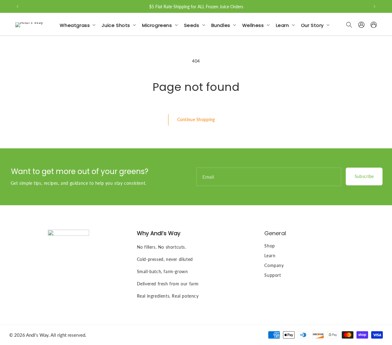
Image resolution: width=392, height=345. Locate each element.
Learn (269, 255)
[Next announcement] (374, 6)
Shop (269, 245)
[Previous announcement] (17, 6)
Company (274, 265)
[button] (79, 25)
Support (272, 275)
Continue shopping (196, 119)
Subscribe (364, 176)
